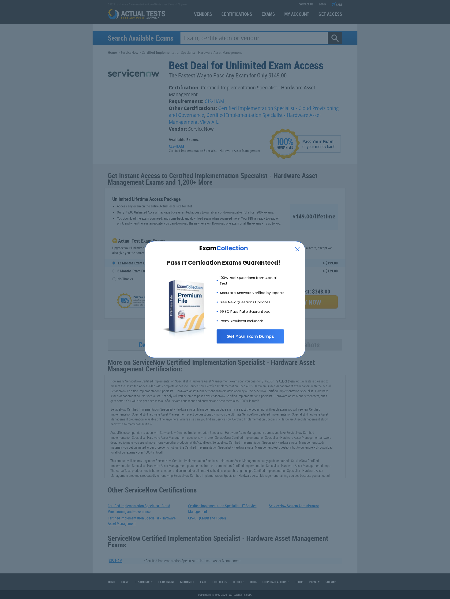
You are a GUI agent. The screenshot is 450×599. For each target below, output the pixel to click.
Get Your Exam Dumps (250, 336)
